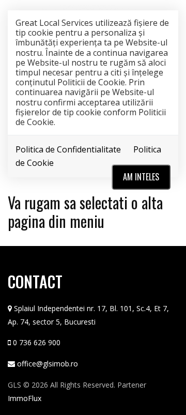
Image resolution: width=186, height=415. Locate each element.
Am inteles (141, 177)
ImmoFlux (24, 398)
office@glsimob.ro (47, 363)
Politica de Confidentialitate (68, 149)
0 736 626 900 (36, 342)
